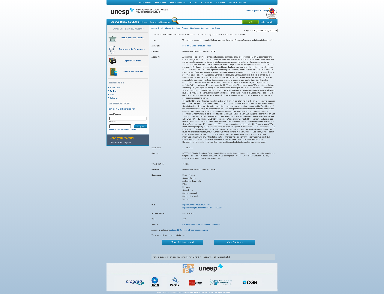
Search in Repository (161, 22)
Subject (113, 98)
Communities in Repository (129, 29)
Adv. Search (267, 22)
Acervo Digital (157, 28)
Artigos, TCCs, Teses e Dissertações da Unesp (201, 28)
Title (112, 94)
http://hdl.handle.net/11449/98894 (196, 205)
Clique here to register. (120, 142)
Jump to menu (160, 2)
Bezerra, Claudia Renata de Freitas (196, 46)
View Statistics (235, 242)
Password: (112, 122)
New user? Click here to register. (121, 109)
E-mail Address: (114, 114)
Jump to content (144, 2)
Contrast (208, 2)
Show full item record (182, 242)
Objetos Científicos (172, 28)
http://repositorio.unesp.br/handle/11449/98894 (201, 224)
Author (113, 91)
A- (196, 2)
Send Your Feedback (263, 11)
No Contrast (220, 2)
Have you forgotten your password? (122, 129)
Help (276, 11)
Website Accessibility (237, 2)
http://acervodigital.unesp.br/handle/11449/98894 (202, 208)
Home (144, 22)
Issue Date (115, 87)
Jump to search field (178, 2)
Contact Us (249, 11)
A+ (191, 2)
